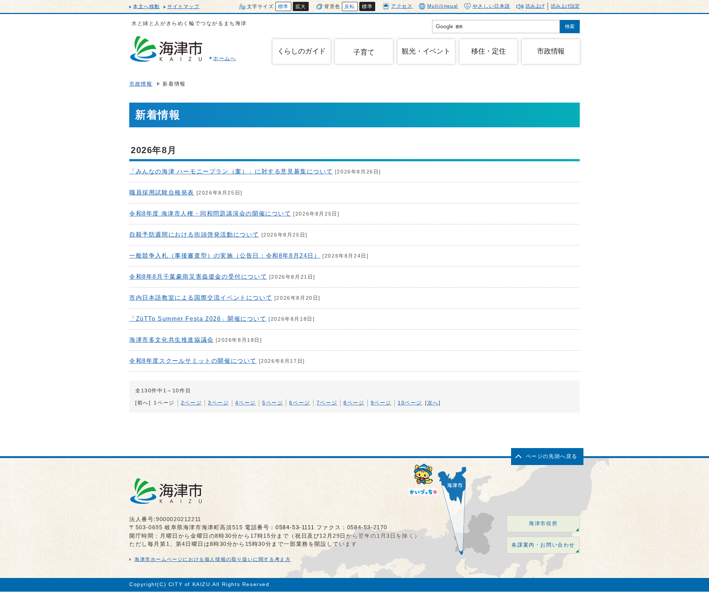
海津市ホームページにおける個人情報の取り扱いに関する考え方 (212, 559)
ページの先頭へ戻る (552, 456)
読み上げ (535, 6)
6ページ (299, 403)
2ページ (191, 403)
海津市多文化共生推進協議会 (171, 340)
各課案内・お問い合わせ (543, 545)
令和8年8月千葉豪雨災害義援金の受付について (198, 276)
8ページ (353, 403)
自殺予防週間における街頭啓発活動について (194, 234)
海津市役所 (543, 523)
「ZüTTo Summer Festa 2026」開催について (198, 319)
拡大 (300, 6)
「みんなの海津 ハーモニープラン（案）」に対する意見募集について (231, 171)
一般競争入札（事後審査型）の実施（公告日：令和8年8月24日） (225, 255)
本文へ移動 (146, 6)
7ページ (326, 403)
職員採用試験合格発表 (161, 192)
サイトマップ (183, 6)
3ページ (218, 403)
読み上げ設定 (565, 6)
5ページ (272, 403)
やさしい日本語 (491, 6)
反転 (350, 6)
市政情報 (140, 84)
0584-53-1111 (294, 527)
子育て (363, 52)
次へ (433, 403)
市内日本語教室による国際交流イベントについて (200, 298)
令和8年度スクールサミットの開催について (193, 361)
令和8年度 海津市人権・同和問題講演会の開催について (210, 213)
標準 (283, 6)
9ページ (381, 403)
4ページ (245, 403)
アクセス (401, 6)
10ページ (410, 403)
